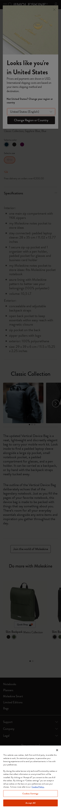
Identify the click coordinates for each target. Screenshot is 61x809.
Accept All (30, 802)
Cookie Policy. (38, 786)
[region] (30, 777)
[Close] (57, 750)
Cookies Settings (30, 793)
